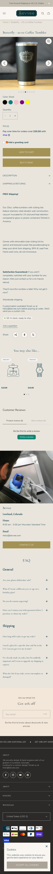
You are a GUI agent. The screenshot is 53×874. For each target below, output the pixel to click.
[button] (18, 92)
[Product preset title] (13, 370)
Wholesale (8, 805)
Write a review (26, 437)
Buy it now (26, 162)
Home (6, 22)
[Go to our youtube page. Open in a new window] (20, 775)
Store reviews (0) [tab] (38, 420)
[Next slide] (49, 63)
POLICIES (7, 796)
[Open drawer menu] (4, 13)
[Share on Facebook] (24, 335)
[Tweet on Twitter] (33, 335)
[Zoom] (49, 41)
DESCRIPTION (10, 175)
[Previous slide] (4, 63)
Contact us (27, 544)
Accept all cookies (27, 865)
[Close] (47, 846)
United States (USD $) (17, 816)
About (6, 786)
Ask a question (10, 325)
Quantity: (7, 109)
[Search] (43, 13)
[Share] (16, 335)
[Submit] (46, 714)
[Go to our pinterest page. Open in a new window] (28, 775)
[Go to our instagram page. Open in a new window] (13, 775)
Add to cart (26, 152)
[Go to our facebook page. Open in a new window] (6, 775)
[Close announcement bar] (49, 3)
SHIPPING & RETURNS (14, 183)
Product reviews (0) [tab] (14, 420)
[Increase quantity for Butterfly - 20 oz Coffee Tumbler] (15, 115)
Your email (11, 714)
